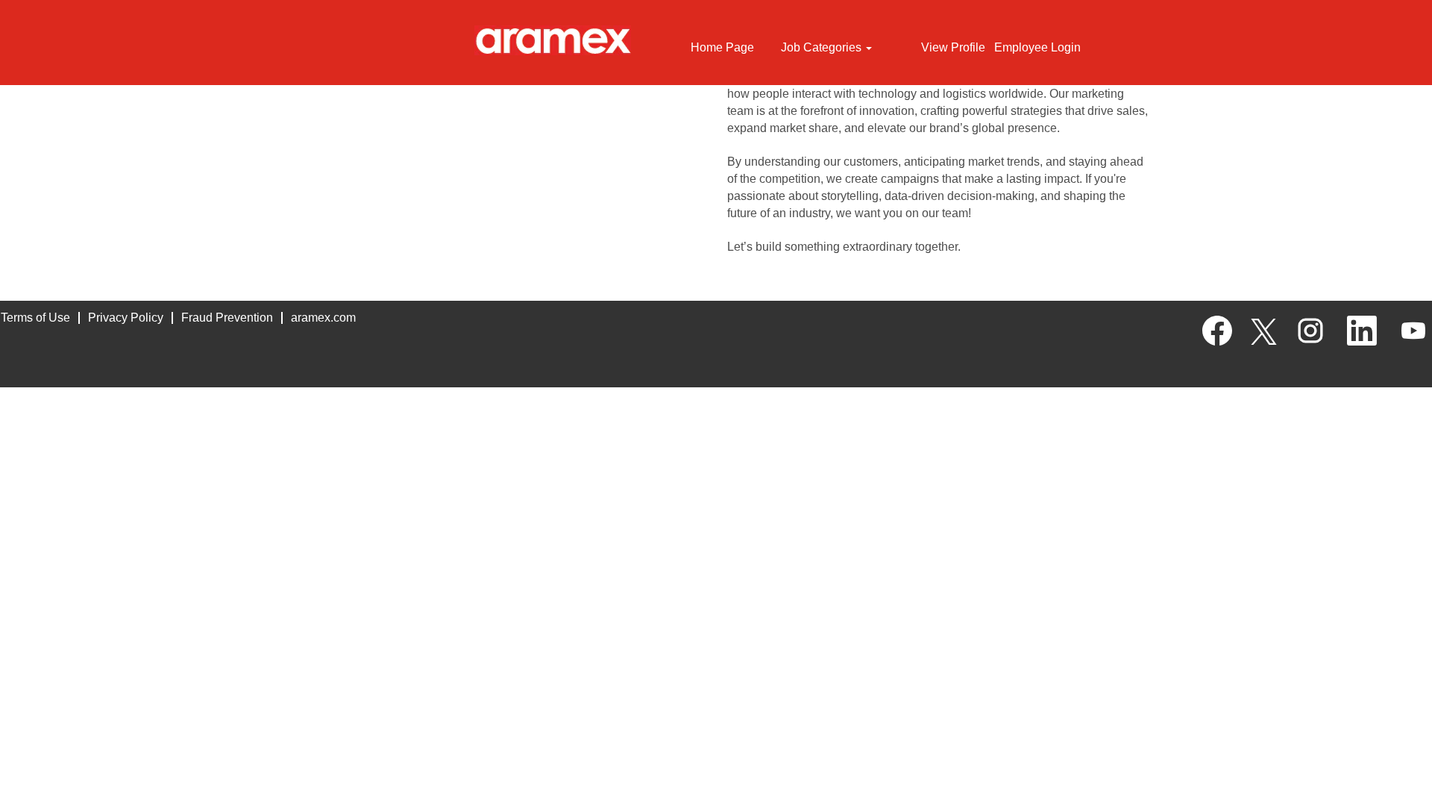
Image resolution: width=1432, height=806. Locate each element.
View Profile (953, 47)
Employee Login (1037, 47)
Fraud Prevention (227, 317)
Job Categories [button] (822, 47)
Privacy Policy (125, 317)
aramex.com (323, 317)
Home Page (722, 47)
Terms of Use (35, 317)
